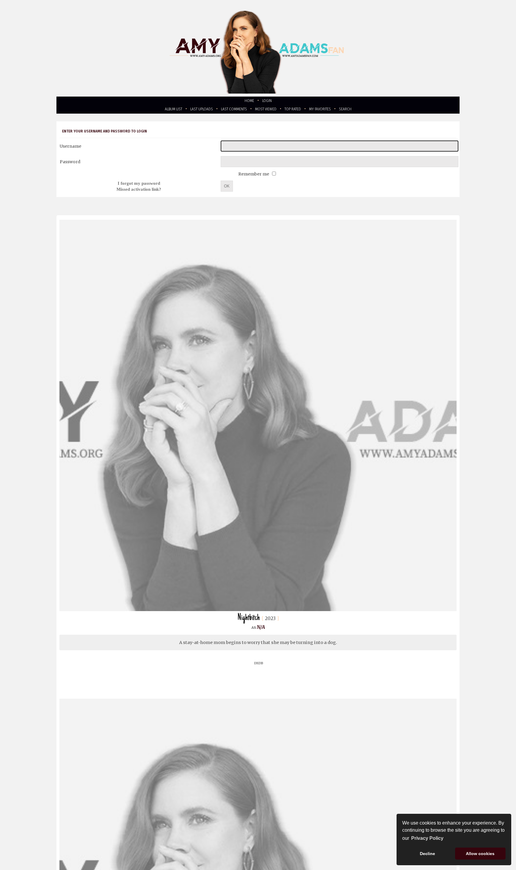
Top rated (300, 111)
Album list (157, 111)
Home (248, 101)
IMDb (258, 666)
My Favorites (332, 111)
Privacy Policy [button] (427, 838)
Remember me (254, 176)
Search (362, 111)
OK (227, 188)
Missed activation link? (138, 191)
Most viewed (268, 111)
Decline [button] (427, 853)
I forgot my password (139, 185)
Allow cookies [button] (480, 853)
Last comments (229, 111)
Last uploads (191, 111)
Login (268, 101)
